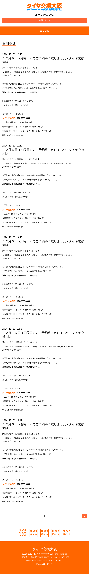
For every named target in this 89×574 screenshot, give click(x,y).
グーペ (49, 564)
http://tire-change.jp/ (15, 135)
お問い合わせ (44, 20)
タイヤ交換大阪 (44, 549)
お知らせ (9, 43)
